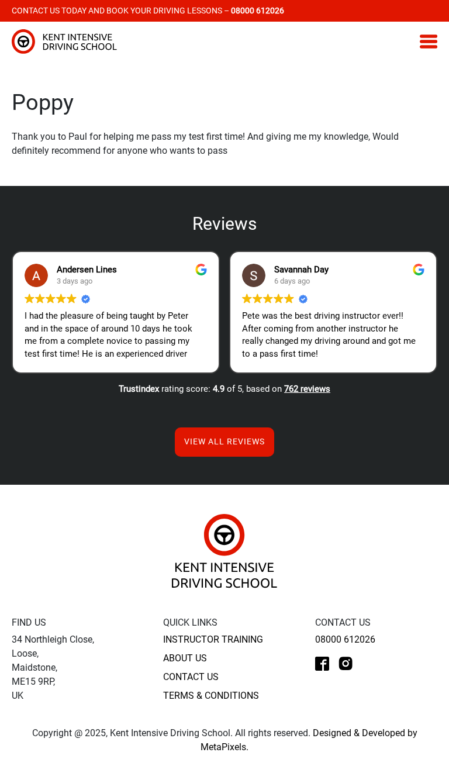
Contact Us (191, 676)
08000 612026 (345, 639)
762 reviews (307, 389)
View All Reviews (224, 441)
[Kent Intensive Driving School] (224, 550)
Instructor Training (213, 639)
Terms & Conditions (211, 695)
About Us (185, 658)
